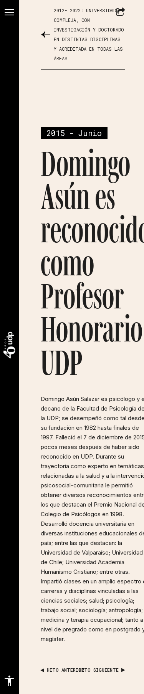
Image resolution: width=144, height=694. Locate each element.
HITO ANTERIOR (64, 670)
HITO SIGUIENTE (100, 670)
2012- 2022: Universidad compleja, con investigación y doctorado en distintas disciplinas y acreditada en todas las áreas (89, 34)
